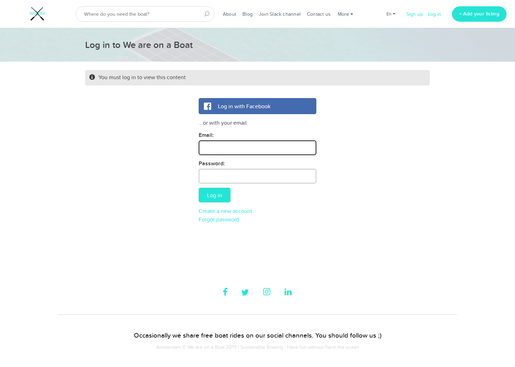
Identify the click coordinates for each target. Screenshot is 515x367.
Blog (247, 14)
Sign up (414, 14)
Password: (212, 163)
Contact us (319, 14)
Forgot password (219, 219)
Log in (434, 14)
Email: (206, 135)
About (229, 14)
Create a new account (225, 211)
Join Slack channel (280, 14)
